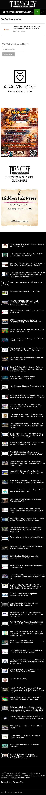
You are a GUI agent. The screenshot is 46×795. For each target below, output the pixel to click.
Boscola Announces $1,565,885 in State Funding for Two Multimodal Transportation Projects (27, 349)
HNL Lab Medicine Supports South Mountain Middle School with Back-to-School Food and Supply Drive (25, 529)
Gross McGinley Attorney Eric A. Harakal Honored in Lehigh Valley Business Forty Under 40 (26, 454)
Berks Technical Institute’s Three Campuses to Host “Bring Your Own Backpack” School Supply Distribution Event (26, 633)
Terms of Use (18, 782)
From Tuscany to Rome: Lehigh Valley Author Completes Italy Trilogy (25, 500)
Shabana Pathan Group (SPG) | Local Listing (25, 292)
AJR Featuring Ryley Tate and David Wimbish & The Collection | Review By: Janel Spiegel (26, 698)
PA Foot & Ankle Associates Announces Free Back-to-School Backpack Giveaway (25, 670)
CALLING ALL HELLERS (18, 679)
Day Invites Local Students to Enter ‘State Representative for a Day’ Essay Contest (24, 557)
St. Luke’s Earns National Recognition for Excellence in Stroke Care (24, 594)
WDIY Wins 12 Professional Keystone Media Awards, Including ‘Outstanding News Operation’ (27, 481)
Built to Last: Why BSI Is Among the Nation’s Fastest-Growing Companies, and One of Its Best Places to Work (27, 614)
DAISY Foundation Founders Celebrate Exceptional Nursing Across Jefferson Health (25, 321)
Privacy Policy (7, 782)
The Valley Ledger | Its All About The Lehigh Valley (17, 11)
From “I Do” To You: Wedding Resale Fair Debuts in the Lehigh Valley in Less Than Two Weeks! (27, 623)
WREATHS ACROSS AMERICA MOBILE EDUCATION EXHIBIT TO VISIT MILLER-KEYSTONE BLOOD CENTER (24, 303)
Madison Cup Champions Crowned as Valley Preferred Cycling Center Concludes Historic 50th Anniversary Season (27, 463)
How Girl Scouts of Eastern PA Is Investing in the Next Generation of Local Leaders (27, 387)
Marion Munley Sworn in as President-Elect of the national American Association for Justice (27, 519)
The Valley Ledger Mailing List (16, 44)
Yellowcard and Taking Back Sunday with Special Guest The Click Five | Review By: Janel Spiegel (26, 717)
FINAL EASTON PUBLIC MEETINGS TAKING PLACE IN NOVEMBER (27, 27)
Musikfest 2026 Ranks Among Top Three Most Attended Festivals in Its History (26, 547)
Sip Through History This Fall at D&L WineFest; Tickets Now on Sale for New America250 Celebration (24, 756)
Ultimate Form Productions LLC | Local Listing (26, 282)
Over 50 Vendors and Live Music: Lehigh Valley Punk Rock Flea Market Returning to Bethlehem (26, 415)
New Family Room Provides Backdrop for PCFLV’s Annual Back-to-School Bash (27, 491)
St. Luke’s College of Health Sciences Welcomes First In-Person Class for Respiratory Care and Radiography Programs (26, 369)
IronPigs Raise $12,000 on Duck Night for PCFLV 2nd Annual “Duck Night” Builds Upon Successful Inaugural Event (27, 661)
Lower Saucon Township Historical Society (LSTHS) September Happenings (24, 604)
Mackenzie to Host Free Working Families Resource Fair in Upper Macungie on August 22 (26, 472)
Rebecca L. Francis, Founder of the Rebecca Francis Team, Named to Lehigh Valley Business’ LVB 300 (26, 510)
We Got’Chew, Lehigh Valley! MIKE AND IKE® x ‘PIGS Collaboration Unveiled (27, 330)
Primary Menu (43, 12)
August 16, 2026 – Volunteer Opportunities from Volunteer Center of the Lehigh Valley (27, 443)
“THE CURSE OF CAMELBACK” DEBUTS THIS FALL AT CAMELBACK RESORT (26, 255)
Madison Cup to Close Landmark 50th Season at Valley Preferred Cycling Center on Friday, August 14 (27, 576)
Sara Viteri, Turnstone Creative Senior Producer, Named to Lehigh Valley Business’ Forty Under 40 (27, 396)
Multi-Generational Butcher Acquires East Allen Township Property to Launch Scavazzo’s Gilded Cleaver (26, 425)
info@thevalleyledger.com (20, 777)
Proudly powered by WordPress (11, 792)
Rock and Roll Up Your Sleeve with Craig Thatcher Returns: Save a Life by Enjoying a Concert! (27, 264)
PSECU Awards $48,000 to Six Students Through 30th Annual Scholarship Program (27, 642)
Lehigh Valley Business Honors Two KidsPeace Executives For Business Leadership (26, 651)
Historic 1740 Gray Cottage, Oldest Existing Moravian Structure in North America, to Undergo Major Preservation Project (27, 690)
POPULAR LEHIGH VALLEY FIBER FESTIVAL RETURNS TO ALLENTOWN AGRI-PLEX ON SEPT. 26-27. (26, 407)
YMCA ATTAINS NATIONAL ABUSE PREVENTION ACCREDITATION (22, 377)
